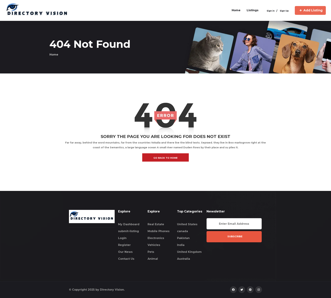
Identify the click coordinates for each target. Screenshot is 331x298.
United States (187, 224)
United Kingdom (189, 252)
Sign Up (284, 10)
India (180, 245)
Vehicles (154, 245)
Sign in (271, 10)
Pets (151, 252)
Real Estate (156, 224)
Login (122, 238)
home (236, 10)
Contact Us (126, 258)
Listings (252, 10)
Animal (153, 258)
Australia (183, 258)
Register (124, 245)
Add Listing (313, 10)
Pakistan (183, 238)
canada (182, 231)
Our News (125, 252)
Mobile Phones (158, 231)
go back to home (165, 157)
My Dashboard (128, 224)
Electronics (156, 238)
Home (53, 54)
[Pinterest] (250, 289)
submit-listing (128, 231)
